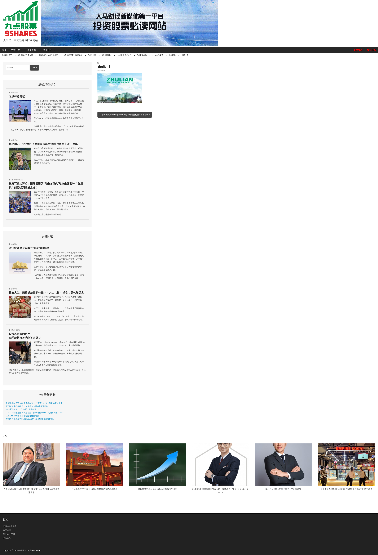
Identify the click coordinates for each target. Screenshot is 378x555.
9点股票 (21, 550)
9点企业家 (92, 55)
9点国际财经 (107, 55)
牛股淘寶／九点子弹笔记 (48, 55)
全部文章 (185, 55)
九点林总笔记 (17, 96)
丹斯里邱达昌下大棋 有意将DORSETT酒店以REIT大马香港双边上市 (34, 403)
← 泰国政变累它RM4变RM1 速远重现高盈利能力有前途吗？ (124, 114)
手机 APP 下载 (9, 534)
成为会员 (371, 50)
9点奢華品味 (142, 55)
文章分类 (15, 50)
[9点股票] (20, 18)
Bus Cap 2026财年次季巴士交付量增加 (22, 416)
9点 (12, 179)
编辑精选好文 (15, 92)
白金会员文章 (158, 55)
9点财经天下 (7, 55)
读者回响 (172, 55)
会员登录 (358, 50)
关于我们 (47, 50)
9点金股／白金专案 (25, 55)
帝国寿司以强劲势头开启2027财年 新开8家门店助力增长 (30, 419)
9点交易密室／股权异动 (73, 55)
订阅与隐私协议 (9, 526)
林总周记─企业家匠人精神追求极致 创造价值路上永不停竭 (43, 144)
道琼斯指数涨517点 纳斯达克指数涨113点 (23, 409)
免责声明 (7, 530)
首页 (4, 50)
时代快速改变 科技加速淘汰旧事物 (29, 248)
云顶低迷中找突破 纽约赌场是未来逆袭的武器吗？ (27, 406)
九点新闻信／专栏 (124, 55)
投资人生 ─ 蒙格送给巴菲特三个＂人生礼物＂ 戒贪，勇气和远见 (46, 292)
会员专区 (31, 50)
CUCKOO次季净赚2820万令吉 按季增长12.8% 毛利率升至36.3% (34, 412)
